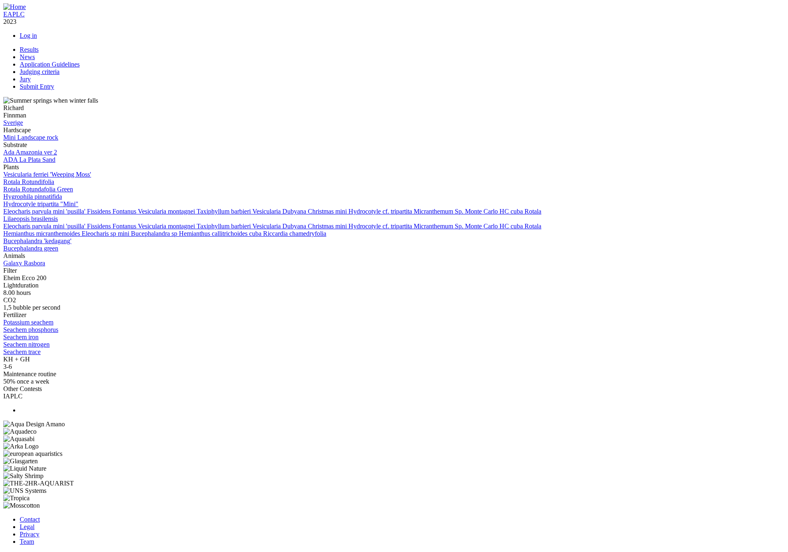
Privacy (29, 534)
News (27, 56)
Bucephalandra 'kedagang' (37, 240)
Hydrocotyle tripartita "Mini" (40, 203)
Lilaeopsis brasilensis (30, 218)
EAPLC (14, 14)
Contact (30, 519)
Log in (28, 35)
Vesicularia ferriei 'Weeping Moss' (47, 174)
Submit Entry (37, 86)
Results (29, 49)
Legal (27, 526)
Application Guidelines (50, 64)
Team (27, 541)
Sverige (13, 122)
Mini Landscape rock (30, 137)
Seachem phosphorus (30, 329)
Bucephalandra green (30, 248)
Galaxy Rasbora (24, 263)
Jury (25, 79)
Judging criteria (40, 71)
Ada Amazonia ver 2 (30, 152)
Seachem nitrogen (26, 344)
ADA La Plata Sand (29, 159)
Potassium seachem (28, 322)
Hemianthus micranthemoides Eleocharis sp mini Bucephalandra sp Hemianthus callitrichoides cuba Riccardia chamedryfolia (164, 233)
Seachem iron (21, 337)
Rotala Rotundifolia (28, 181)
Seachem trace (22, 351)
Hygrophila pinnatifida (32, 196)
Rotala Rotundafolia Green (38, 189)
